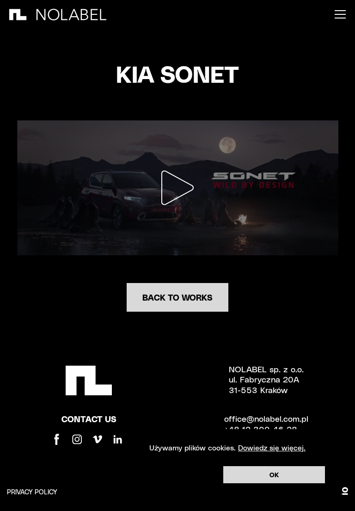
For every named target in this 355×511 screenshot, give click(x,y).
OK (274, 475)
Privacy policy (32, 492)
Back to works (177, 297)
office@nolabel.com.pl (266, 418)
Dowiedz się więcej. (272, 447)
